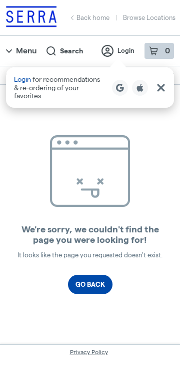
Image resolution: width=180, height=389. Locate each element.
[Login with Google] (120, 88)
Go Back (90, 284)
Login (126, 50)
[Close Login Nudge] (161, 88)
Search (71, 51)
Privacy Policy (89, 352)
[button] (90, 87)
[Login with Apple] (140, 88)
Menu (26, 50)
